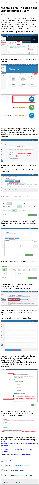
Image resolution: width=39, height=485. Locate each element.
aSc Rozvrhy (16, 482)
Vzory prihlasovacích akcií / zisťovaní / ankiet (18, 475)
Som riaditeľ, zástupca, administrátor (16, 466)
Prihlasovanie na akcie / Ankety (20, 455)
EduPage (5, 482)
